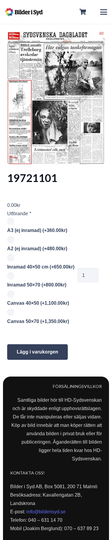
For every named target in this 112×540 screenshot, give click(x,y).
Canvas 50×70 (38, 321)
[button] (103, 12)
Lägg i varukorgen (37, 351)
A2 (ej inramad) (37, 248)
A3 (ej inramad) (37, 230)
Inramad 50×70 (36, 284)
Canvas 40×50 (38, 303)
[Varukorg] (83, 12)
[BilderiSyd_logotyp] (24, 11)
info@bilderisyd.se (46, 511)
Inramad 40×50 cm (40, 266)
